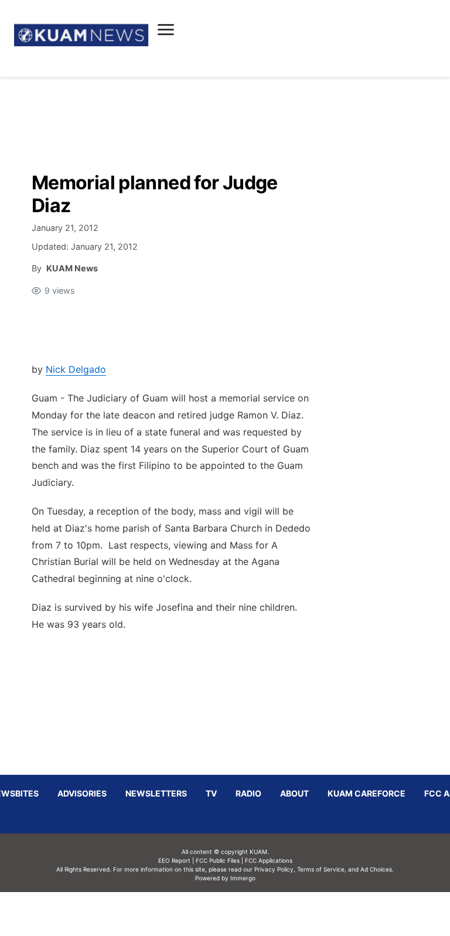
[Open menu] (166, 29)
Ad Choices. (377, 869)
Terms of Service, (321, 869)
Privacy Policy (274, 869)
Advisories (82, 793)
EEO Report (174, 860)
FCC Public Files (218, 860)
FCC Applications (268, 860)
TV (211, 793)
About (294, 793)
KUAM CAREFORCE (366, 793)
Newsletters (156, 793)
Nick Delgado (76, 369)
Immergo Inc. (242, 913)
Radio (248, 793)
